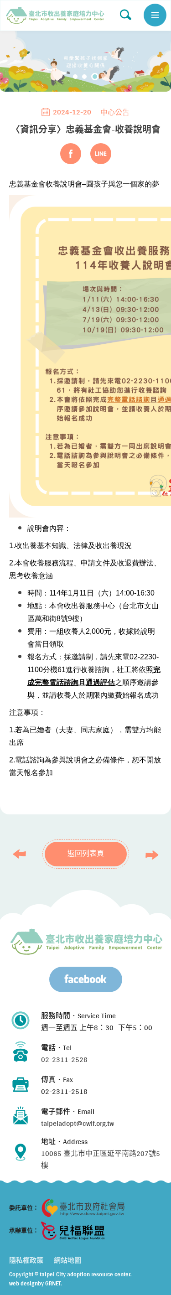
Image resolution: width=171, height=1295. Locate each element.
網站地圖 (67, 1260)
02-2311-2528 (64, 1059)
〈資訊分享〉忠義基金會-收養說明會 (55, 15)
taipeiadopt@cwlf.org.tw (77, 1123)
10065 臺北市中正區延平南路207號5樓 (100, 1159)
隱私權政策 (26, 1260)
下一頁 (149, 855)
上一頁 (22, 854)
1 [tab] (75, 76)
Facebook (70, 153)
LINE (100, 153)
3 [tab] (94, 76)
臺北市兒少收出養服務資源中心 (86, 942)
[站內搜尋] (125, 14)
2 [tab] (84, 76)
